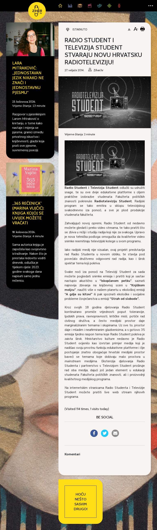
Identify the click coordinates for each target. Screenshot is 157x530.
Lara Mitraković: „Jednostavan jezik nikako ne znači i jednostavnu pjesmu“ (28, 78)
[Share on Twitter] (104, 436)
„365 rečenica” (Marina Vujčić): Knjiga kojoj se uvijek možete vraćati (28, 213)
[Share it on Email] (115, 436)
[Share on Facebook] (94, 436)
